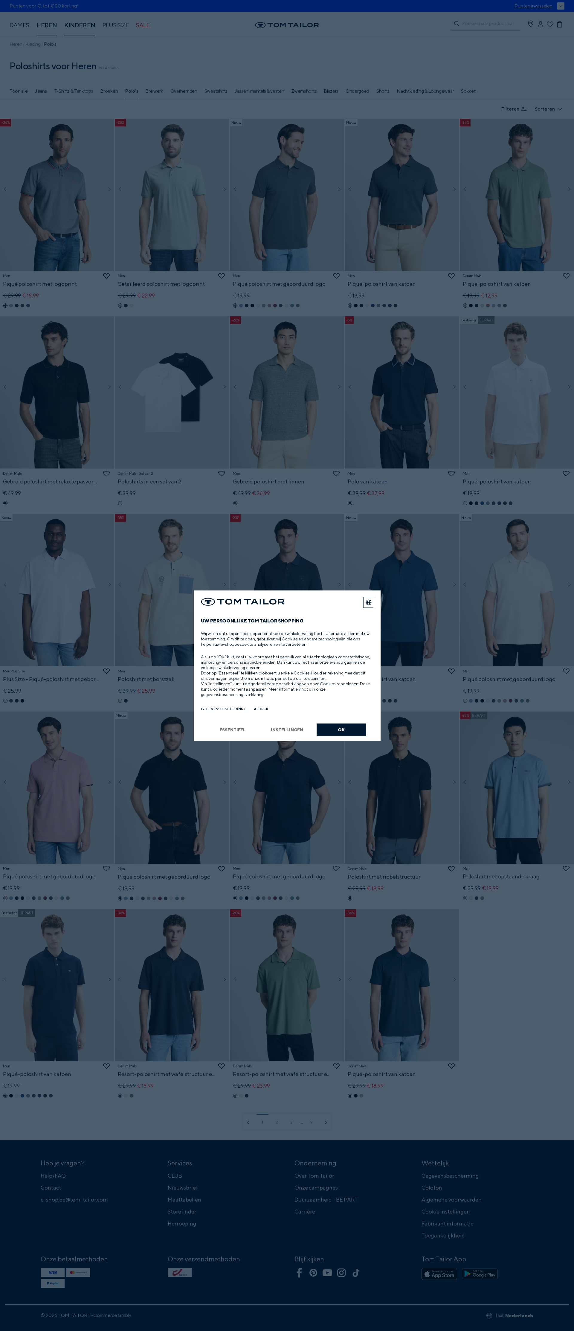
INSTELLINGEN (287, 729)
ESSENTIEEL (233, 729)
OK (341, 729)
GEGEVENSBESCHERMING (224, 709)
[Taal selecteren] (368, 602)
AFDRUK (261, 709)
